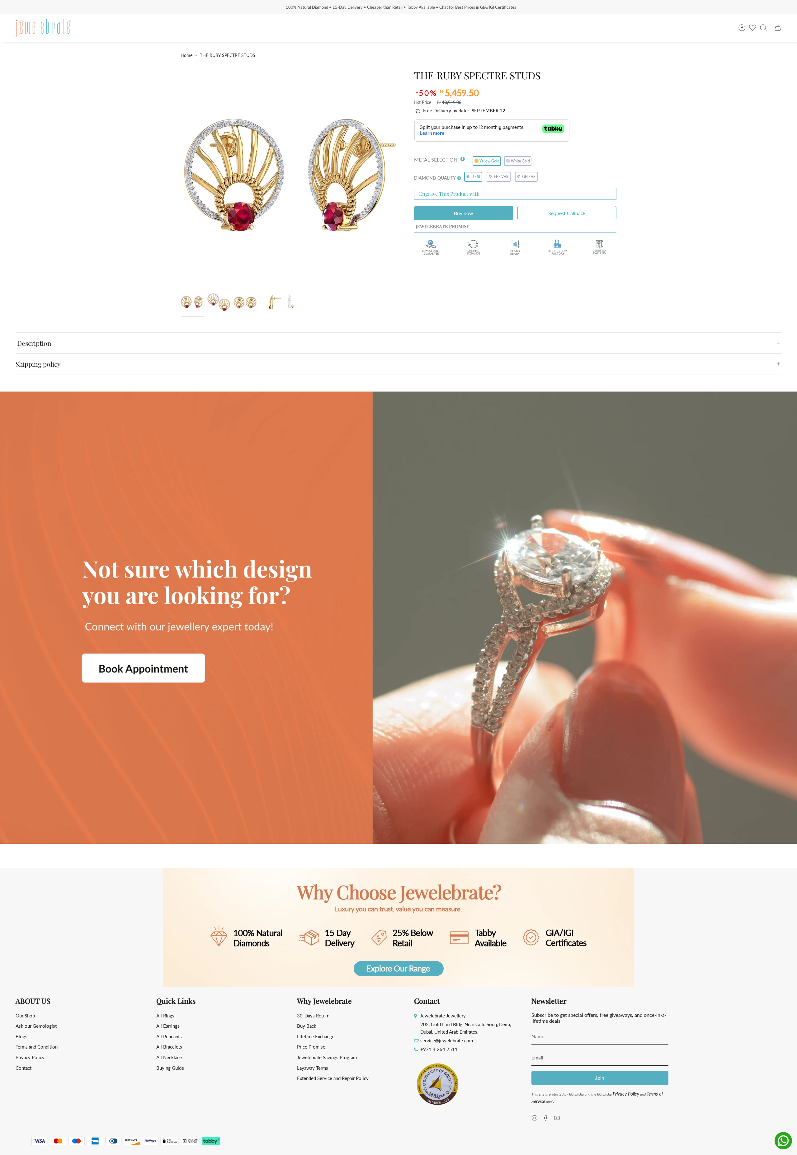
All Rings (165, 1015)
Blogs (21, 1036)
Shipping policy (38, 363)
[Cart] (778, 27)
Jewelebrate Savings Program (327, 1057)
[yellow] (192, 302)
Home (186, 55)
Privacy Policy (30, 1057)
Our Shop (25, 1015)
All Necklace (169, 1057)
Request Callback (567, 213)
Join (599, 1078)
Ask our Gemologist (36, 1026)
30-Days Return (313, 1015)
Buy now (463, 213)
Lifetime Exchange (315, 1036)
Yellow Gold (489, 161)
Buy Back (306, 1026)
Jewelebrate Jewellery (443, 1015)
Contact (23, 1068)
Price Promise (311, 1046)
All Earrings (168, 1026)
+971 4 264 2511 (439, 1049)
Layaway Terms (312, 1068)
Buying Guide (170, 1068)
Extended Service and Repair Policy (333, 1078)
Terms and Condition (37, 1046)
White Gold (520, 161)
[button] (462, 157)
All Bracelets (169, 1046)
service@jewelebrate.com (446, 1040)
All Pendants (169, 1036)
